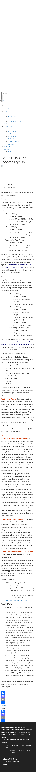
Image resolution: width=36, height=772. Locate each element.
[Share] (18, 702)
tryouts (4, 705)
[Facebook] (18, 693)
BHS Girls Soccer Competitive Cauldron (18, 750)
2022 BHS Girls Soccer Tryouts (15, 745)
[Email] (18, 699)
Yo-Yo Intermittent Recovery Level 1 (17, 600)
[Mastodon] (18, 696)
